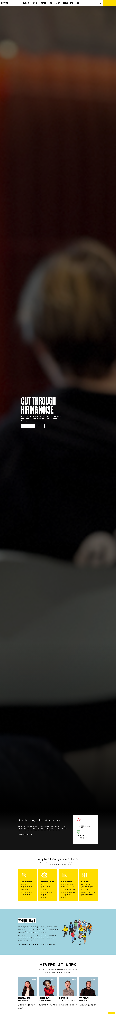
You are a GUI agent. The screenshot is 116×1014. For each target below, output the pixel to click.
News (71, 3)
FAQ (51, 3)
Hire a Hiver (65, 3)
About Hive (43, 3)
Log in (40, 426)
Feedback (112, 1012)
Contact (77, 3)
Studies (35, 3)
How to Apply (26, 3)
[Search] (100, 3)
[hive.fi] (5, 3)
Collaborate (57, 3)
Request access (28, 426)
